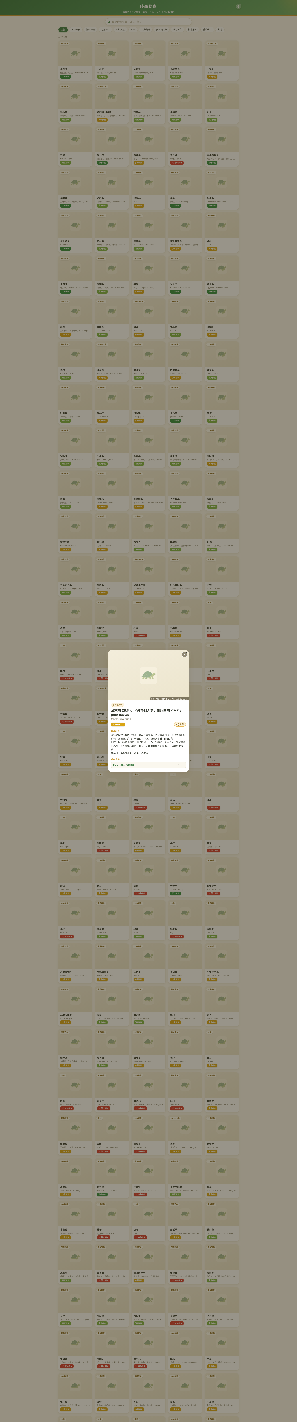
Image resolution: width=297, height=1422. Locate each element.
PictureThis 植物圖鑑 (148, 765)
